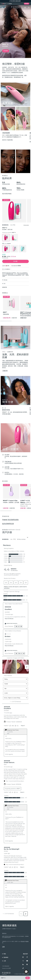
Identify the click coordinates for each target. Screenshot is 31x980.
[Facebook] (27, 957)
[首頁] (15, 7)
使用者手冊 (4, 287)
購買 (28, 978)
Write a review (21, 539)
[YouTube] (27, 961)
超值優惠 (26, 3)
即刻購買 (6, 50)
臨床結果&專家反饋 (8, 523)
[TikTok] (23, 968)
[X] (23, 961)
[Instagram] (23, 957)
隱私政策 (23, 941)
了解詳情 (5, 370)
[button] (26, 971)
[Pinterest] (27, 964)
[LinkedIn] (23, 964)
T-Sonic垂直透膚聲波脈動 (10, 519)
